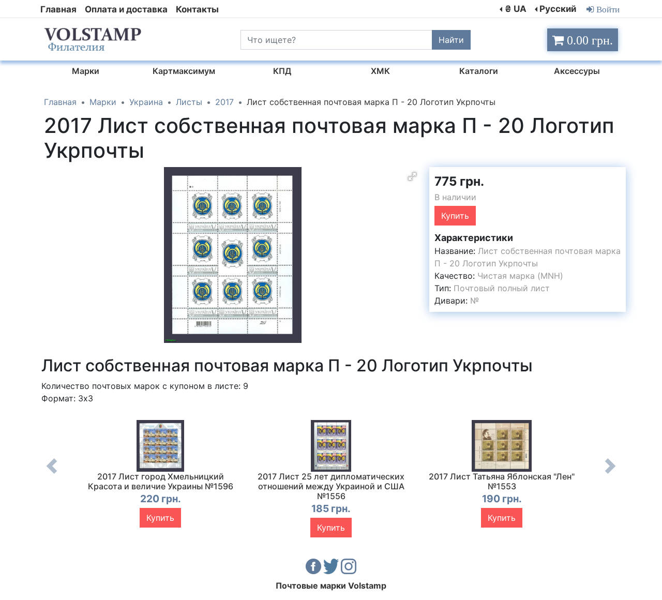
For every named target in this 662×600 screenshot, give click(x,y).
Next (610, 473)
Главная (58, 9)
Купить (455, 216)
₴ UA (515, 9)
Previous (51, 473)
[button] (412, 176)
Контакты (197, 9)
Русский (557, 9)
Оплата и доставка (126, 9)
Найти (451, 40)
